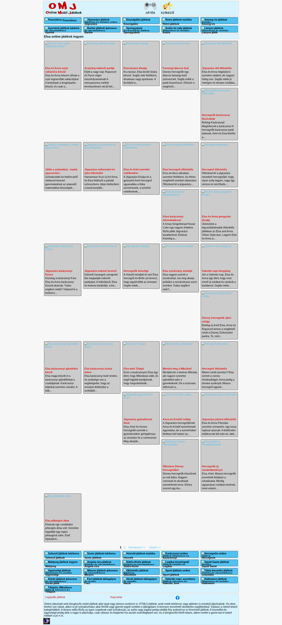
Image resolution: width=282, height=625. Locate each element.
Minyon (89, 573)
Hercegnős (208, 556)
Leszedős (208, 573)
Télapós (50, 590)
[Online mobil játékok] (63, 13)
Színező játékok (55, 556)
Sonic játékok (93, 556)
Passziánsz (70, 20)
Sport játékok (171, 573)
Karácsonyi (170, 556)
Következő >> (137, 547)
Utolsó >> (155, 547)
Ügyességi (52, 573)
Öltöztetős (130, 573)
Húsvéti (128, 556)
